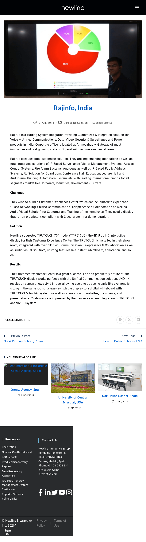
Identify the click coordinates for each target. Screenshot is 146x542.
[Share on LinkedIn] (138, 320)
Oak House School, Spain (120, 396)
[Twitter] (54, 492)
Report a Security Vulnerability (12, 496)
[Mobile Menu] (137, 7)
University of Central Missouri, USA (72, 400)
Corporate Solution (75, 122)
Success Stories (102, 122)
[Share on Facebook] (120, 320)
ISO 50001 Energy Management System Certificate (15, 485)
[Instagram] (69, 492)
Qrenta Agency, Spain (26, 389)
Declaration (9, 447)
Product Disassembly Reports (15, 464)
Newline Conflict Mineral (17, 452)
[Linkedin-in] (47, 492)
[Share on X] (129, 320)
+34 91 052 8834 (58, 465)
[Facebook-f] (40, 492)
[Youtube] (62, 492)
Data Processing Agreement (12, 473)
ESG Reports (9, 457)
